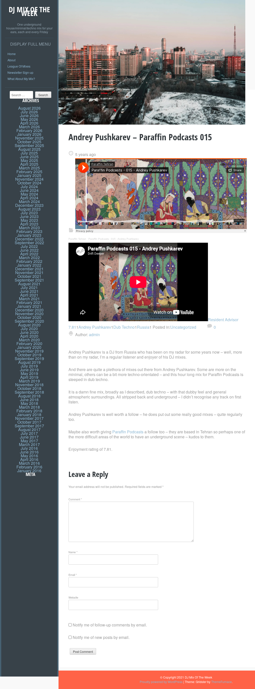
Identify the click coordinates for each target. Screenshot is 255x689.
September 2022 (29, 242)
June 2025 (29, 156)
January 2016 (29, 470)
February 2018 (29, 411)
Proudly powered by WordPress (161, 682)
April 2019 (29, 377)
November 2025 (29, 138)
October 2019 (29, 355)
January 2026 (29, 134)
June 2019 (29, 370)
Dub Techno (124, 327)
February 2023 (29, 231)
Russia (143, 327)
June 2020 (29, 332)
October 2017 (29, 422)
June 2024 (29, 190)
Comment (75, 499)
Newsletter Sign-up (20, 72)
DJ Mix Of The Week (29, 11)
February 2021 (29, 302)
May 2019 (29, 373)
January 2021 (29, 306)
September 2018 (29, 392)
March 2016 (29, 463)
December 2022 (29, 239)
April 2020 (29, 336)
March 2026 (29, 127)
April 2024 (29, 198)
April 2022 (29, 254)
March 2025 (29, 168)
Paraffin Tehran (77, 238)
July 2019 (29, 366)
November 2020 (29, 313)
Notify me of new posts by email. (101, 637)
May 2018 (29, 403)
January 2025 (29, 175)
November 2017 (29, 418)
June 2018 (29, 399)
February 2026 (29, 130)
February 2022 (29, 261)
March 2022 (29, 257)
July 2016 (29, 448)
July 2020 (29, 328)
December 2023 (29, 205)
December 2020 (29, 310)
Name (72, 552)
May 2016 (29, 456)
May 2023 (29, 220)
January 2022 (29, 265)
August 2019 (29, 362)
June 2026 (29, 115)
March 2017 (29, 444)
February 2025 (29, 171)
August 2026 (29, 108)
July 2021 (29, 287)
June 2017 (29, 437)
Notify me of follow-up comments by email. (110, 625)
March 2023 (29, 227)
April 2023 (29, 224)
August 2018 (29, 396)
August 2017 (29, 429)
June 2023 (29, 216)
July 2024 (29, 186)
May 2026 (29, 119)
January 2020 (29, 347)
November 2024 (29, 179)
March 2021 (29, 299)
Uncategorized (183, 327)
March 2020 (29, 340)
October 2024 (29, 183)
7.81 (72, 327)
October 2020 (29, 317)
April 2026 (29, 123)
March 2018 (29, 407)
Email (72, 575)
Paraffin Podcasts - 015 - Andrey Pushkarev (113, 238)
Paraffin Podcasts (127, 432)
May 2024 (29, 194)
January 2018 (29, 414)
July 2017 (29, 433)
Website (73, 597)
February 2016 (29, 467)
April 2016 (29, 459)
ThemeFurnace (221, 682)
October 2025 (29, 142)
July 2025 (29, 153)
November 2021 (29, 272)
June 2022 (29, 250)
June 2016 (29, 452)
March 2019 (29, 381)
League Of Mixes (18, 66)
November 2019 (29, 351)
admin (94, 334)
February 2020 (29, 343)
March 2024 (29, 201)
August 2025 (29, 149)
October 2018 (29, 388)
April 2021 (29, 295)
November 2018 (29, 384)
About (11, 60)
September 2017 (29, 426)
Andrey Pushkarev (94, 327)
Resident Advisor (223, 319)
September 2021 (29, 280)
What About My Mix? (21, 79)
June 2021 (29, 291)
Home (11, 54)
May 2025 (29, 160)
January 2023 (29, 235)
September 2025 (29, 145)
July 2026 (29, 112)
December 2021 (29, 269)
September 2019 (29, 358)
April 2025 (29, 164)
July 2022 (29, 246)
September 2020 (29, 321)
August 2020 (29, 325)
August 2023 (29, 209)
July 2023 (29, 213)
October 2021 (29, 276)
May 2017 (29, 441)
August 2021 (29, 284)
